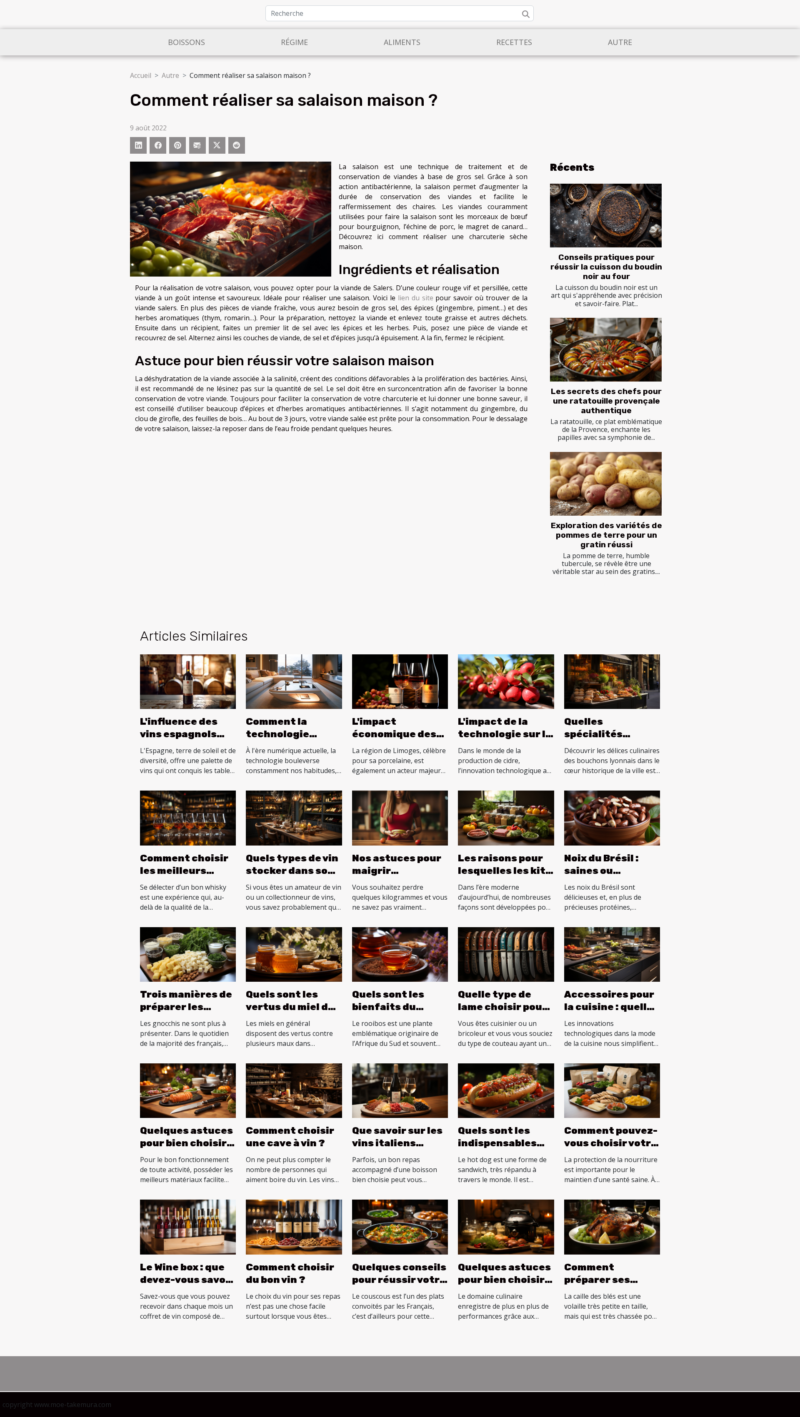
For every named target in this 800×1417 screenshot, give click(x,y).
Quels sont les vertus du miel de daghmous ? (290, 1006)
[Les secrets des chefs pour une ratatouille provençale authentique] (606, 350)
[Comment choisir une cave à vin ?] (294, 1090)
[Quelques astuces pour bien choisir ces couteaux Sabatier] (188, 1090)
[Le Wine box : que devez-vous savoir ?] (188, 1226)
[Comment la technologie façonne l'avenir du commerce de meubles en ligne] (294, 681)
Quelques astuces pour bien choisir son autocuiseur (504, 1279)
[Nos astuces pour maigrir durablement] (400, 817)
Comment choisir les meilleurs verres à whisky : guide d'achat (184, 876)
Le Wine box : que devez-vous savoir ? (187, 1279)
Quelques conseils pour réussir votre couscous (399, 1279)
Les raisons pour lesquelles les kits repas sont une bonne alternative (505, 876)
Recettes (514, 42)
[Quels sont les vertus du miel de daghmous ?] (294, 953)
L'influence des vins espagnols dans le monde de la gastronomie (184, 740)
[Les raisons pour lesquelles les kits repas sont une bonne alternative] (506, 817)
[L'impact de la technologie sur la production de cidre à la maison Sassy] (506, 681)
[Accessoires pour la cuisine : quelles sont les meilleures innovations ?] (612, 953)
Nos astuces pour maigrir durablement (396, 870)
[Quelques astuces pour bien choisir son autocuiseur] (506, 1226)
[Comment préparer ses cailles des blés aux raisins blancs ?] (612, 1226)
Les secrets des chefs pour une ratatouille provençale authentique (606, 401)
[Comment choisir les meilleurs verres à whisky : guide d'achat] (188, 817)
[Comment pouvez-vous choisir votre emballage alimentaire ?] (612, 1090)
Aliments (402, 42)
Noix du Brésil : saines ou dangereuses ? (602, 870)
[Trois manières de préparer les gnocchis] (188, 953)
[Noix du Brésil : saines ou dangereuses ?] (612, 817)
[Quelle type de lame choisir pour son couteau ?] (506, 953)
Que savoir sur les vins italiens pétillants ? (397, 1143)
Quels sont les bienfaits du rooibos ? (388, 1006)
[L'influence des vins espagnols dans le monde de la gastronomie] (188, 681)
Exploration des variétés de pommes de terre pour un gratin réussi (606, 535)
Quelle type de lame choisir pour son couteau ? (502, 1006)
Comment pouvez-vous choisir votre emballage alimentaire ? (611, 1149)
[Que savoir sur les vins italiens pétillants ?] (400, 1090)
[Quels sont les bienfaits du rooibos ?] (400, 953)
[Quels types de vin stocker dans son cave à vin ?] (294, 817)
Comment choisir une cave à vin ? (290, 1137)
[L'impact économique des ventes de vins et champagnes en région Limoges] (400, 681)
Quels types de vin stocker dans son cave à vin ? (292, 870)
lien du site (415, 297)
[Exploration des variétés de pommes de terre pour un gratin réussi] (606, 484)
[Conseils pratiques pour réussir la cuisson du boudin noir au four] (606, 215)
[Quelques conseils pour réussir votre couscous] (400, 1226)
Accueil (140, 75)
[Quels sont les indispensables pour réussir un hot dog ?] (506, 1090)
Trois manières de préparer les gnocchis (186, 1006)
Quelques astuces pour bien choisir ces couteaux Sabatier (186, 1149)
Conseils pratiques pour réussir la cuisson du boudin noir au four (606, 266)
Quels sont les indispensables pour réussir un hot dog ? (497, 1149)
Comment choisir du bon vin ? (290, 1273)
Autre (620, 42)
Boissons (186, 42)
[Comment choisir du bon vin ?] (294, 1226)
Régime (294, 42)
